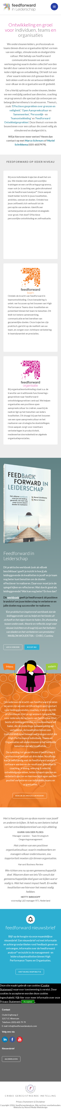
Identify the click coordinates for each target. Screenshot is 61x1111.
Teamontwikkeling (21, 118)
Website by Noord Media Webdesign (30, 1107)
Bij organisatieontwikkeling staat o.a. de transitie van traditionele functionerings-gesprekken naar (28, 393)
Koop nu (32, 647)
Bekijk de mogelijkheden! (29, 796)
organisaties (30, 35)
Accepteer (28, 1002)
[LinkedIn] (5, 1039)
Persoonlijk (37, 114)
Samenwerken (21, 114)
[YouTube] (20, 1039)
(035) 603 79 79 (18, 1022)
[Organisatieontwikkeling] (30, 374)
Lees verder (13, 647)
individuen (25, 30)
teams (44, 30)
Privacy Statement (10, 1001)
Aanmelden (11, 1059)
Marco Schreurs (34, 140)
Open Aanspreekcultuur (35, 110)
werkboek (13, 597)
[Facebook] (12, 1039)
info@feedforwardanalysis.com (22, 1026)
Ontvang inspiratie (29, 972)
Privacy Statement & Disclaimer (30, 1101)
